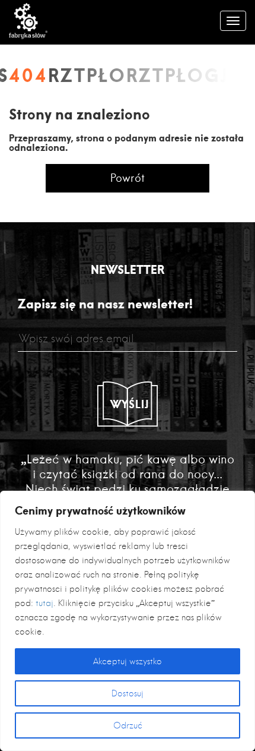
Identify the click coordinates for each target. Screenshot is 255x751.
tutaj (44, 603)
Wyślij (129, 404)
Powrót (127, 178)
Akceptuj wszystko (127, 661)
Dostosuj (127, 693)
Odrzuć (127, 725)
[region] (127, 621)
